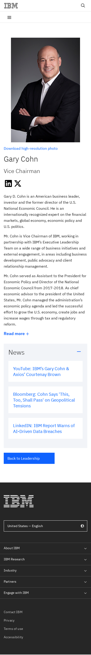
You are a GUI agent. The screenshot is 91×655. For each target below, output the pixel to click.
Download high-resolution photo (31, 148)
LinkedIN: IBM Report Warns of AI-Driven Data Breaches (44, 428)
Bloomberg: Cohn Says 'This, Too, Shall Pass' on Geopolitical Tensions (44, 400)
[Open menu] (9, 17)
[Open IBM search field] (83, 5)
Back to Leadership (23, 458)
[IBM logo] (13, 5)
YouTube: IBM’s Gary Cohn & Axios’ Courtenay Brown (41, 371)
